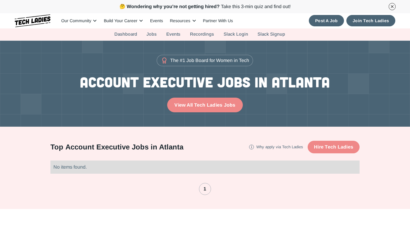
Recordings (202, 34)
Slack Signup (271, 34)
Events (156, 20)
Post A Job (326, 20)
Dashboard (125, 34)
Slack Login (236, 34)
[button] (79, 20)
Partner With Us (218, 20)
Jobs (151, 34)
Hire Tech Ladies (333, 146)
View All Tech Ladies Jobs (204, 105)
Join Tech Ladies (371, 20)
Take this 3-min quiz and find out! (205, 6)
